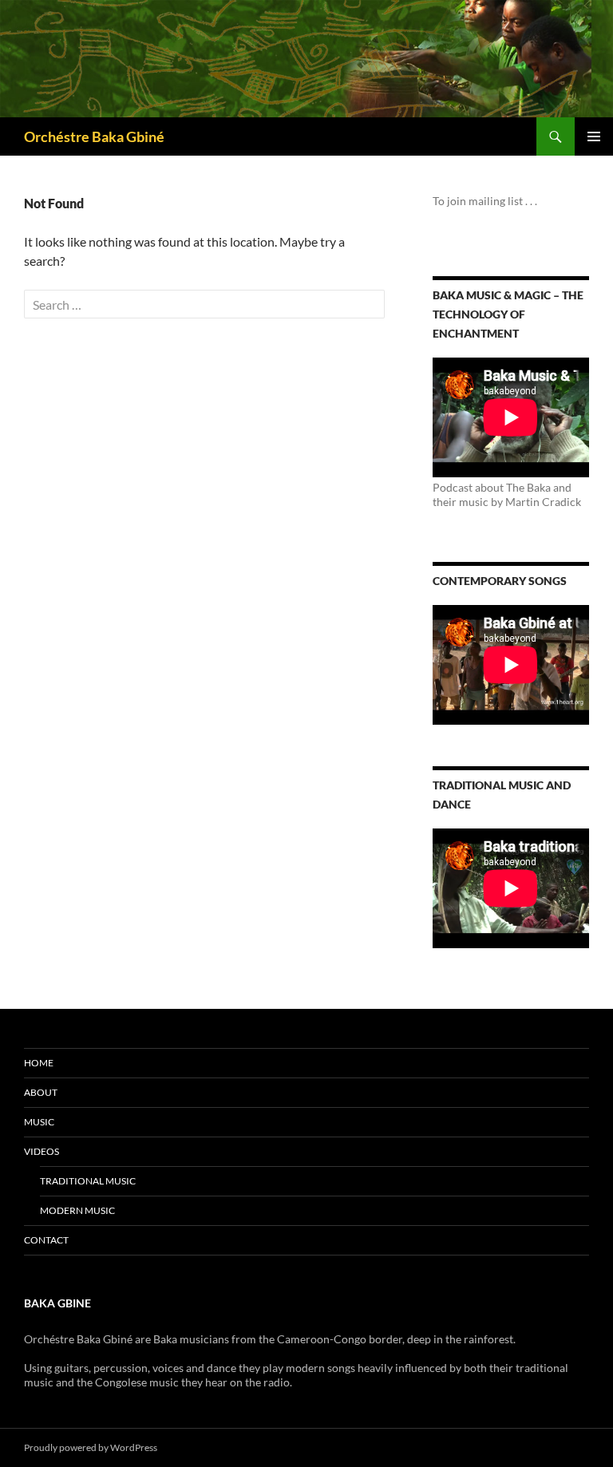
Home (38, 1063)
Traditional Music (88, 1181)
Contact (46, 1240)
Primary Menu (594, 136)
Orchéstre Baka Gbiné (94, 136)
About (40, 1092)
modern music (77, 1210)
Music (39, 1122)
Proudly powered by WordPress (90, 1447)
